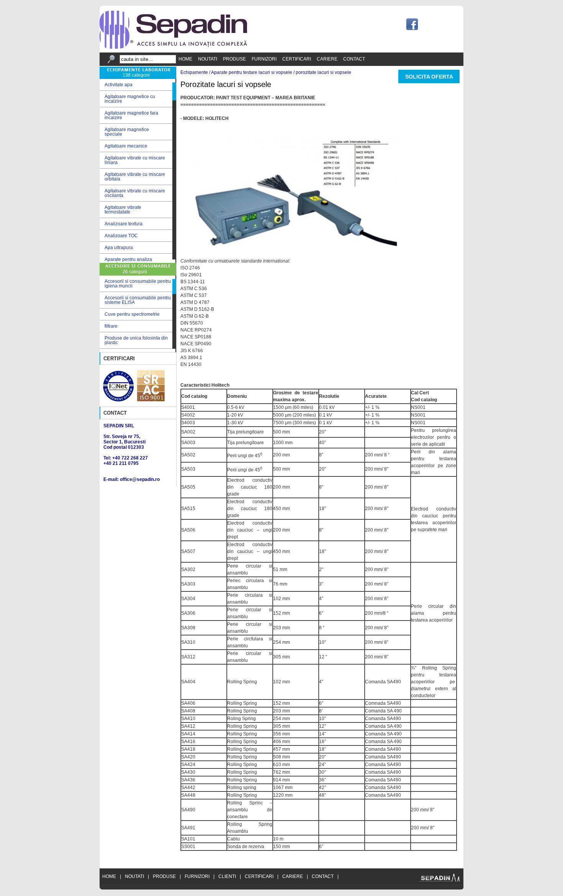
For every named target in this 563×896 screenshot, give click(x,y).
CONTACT (354, 59)
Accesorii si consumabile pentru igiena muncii (138, 284)
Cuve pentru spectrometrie (132, 314)
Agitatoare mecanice (123, 146)
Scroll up (174, 80)
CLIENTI (227, 876)
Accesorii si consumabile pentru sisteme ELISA (138, 300)
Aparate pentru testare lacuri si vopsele (251, 72)
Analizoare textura (121, 224)
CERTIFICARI (296, 59)
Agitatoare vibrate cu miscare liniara (132, 160)
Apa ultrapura (116, 248)
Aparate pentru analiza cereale (126, 262)
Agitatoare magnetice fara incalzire (129, 115)
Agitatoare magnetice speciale (124, 132)
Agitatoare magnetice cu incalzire (127, 99)
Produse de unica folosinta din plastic (136, 340)
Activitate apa (116, 85)
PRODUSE (234, 59)
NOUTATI (207, 59)
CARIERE (327, 59)
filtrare (111, 326)
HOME (185, 59)
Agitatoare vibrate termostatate (120, 210)
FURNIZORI (264, 59)
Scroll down (174, 261)
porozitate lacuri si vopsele (323, 72)
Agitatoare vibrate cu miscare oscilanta (132, 193)
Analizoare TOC (119, 236)
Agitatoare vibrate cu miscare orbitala (132, 177)
